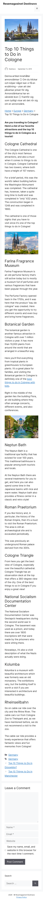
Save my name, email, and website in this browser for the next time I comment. (21, 850)
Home (8, 110)
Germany (28, 110)
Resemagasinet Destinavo (20, 3)
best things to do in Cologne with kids (20, 382)
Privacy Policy (21, 897)
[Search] (35, 883)
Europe (17, 110)
